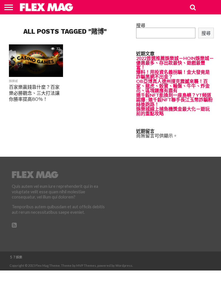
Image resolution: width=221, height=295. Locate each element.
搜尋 (140, 25)
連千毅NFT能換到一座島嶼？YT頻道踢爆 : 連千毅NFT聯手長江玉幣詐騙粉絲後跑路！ (174, 99)
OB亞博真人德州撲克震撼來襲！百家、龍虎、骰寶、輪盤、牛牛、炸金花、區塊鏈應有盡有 (173, 85)
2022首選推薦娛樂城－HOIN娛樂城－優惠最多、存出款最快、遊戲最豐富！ (175, 62)
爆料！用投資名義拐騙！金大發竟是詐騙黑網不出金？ (173, 74)
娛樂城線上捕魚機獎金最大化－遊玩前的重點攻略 (173, 111)
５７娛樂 (15, 257)
